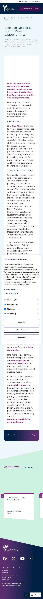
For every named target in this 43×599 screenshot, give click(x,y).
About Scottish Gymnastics (11, 568)
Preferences (12, 304)
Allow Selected (22, 330)
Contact (5, 572)
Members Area (30, 9)
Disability (10, 18)
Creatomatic (17, 585)
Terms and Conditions (10, 575)
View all (29, 467)
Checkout (35, 1)
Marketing (11, 314)
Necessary (11, 300)
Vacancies (6, 580)
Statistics (11, 309)
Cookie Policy (11, 293)
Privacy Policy (7, 577)
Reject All (21, 337)
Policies (5, 570)
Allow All (21, 322)
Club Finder (18, 126)
